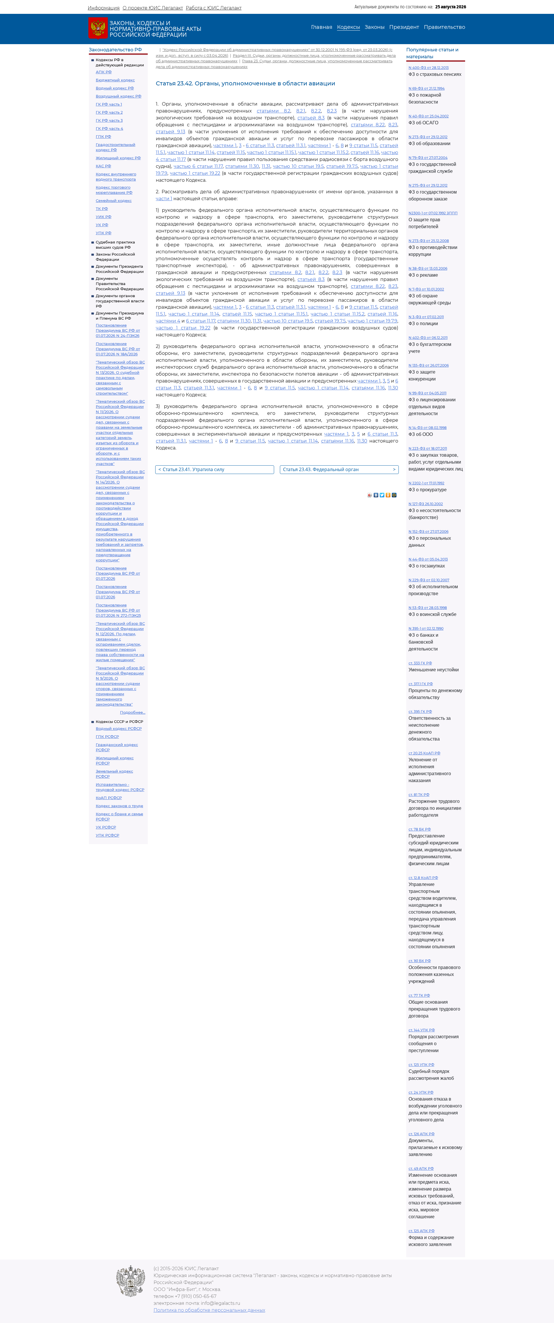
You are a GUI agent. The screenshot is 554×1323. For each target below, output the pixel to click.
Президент (404, 27)
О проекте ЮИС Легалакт (153, 8)
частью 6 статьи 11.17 (198, 166)
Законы (375, 27)
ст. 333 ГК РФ (420, 663)
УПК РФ (103, 233)
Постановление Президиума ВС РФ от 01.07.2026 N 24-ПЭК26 (118, 330)
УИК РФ (103, 216)
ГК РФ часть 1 (109, 104)
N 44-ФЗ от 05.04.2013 (428, 559)
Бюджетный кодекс (115, 80)
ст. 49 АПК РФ (421, 1168)
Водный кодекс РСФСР (119, 728)
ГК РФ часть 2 (109, 112)
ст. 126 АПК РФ (422, 1134)
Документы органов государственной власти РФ (120, 300)
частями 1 (225, 145)
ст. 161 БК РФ (420, 961)
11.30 (393, 388)
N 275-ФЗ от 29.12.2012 (428, 185)
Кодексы (348, 27)
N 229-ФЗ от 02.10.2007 (429, 580)
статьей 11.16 (365, 152)
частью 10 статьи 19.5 (298, 166)
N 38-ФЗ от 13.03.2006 (428, 268)
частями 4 (168, 321)
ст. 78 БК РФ (420, 829)
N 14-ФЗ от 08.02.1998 (428, 428)
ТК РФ (102, 208)
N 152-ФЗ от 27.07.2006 (428, 531)
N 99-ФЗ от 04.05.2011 (427, 393)
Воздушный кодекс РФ (118, 96)
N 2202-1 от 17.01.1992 (426, 483)
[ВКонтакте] (376, 493)
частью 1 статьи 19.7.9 (372, 321)
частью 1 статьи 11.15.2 (323, 152)
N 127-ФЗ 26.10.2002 (426, 504)
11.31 (266, 166)
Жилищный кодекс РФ (118, 157)
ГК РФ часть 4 (109, 128)
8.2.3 (332, 111)
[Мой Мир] (394, 493)
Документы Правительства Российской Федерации (120, 283)
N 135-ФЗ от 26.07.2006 (429, 365)
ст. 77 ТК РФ (419, 995)
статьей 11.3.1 (291, 145)
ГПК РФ (103, 136)
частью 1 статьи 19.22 (195, 173)
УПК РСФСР (107, 835)
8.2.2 (316, 111)
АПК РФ (104, 72)
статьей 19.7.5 (342, 166)
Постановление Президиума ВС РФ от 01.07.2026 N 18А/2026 (118, 348)
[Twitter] (382, 493)
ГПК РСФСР (107, 736)
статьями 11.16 (368, 388)
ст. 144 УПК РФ (422, 1030)
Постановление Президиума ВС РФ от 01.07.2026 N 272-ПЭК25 (118, 610)
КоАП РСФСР (109, 797)
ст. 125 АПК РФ (422, 1231)
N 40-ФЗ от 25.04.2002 (429, 116)
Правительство (444, 27)
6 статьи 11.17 (200, 321)
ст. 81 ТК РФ (419, 794)
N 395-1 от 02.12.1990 (426, 628)
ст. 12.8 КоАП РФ (423, 878)
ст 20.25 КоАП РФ (424, 753)
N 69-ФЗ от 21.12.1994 (427, 88)
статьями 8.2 (273, 111)
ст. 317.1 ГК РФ (421, 684)
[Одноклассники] (388, 493)
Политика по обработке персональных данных (209, 1310)
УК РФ (102, 224)
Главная (321, 27)
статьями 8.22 (368, 125)
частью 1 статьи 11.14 (191, 152)
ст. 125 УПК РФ (421, 1064)
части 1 (164, 198)
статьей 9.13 (170, 131)
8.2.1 (300, 111)
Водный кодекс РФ (115, 88)
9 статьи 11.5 (363, 145)
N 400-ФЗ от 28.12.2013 (429, 67)
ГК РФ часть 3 (109, 120)
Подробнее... (132, 712)
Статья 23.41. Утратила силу (191, 469)
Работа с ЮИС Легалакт (214, 8)
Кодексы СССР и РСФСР (119, 721)
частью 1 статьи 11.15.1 (271, 152)
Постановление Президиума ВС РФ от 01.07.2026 (118, 573)
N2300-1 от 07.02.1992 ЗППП (433, 213)
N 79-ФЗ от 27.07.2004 (428, 157)
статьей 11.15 (231, 152)
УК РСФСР (106, 827)
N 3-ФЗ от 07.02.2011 (426, 317)
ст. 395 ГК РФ (420, 711)
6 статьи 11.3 (260, 145)
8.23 (392, 125)
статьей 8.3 (311, 118)
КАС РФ (103, 166)
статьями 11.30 (242, 166)
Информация (104, 8)
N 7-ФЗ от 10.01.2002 (426, 289)
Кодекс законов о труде (119, 805)
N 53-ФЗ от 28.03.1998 (428, 608)
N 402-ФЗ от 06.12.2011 (428, 338)
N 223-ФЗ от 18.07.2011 (428, 448)
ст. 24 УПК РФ (421, 1092)
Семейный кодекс (114, 200)
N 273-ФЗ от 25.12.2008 (429, 241)
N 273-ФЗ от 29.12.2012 (428, 137)
